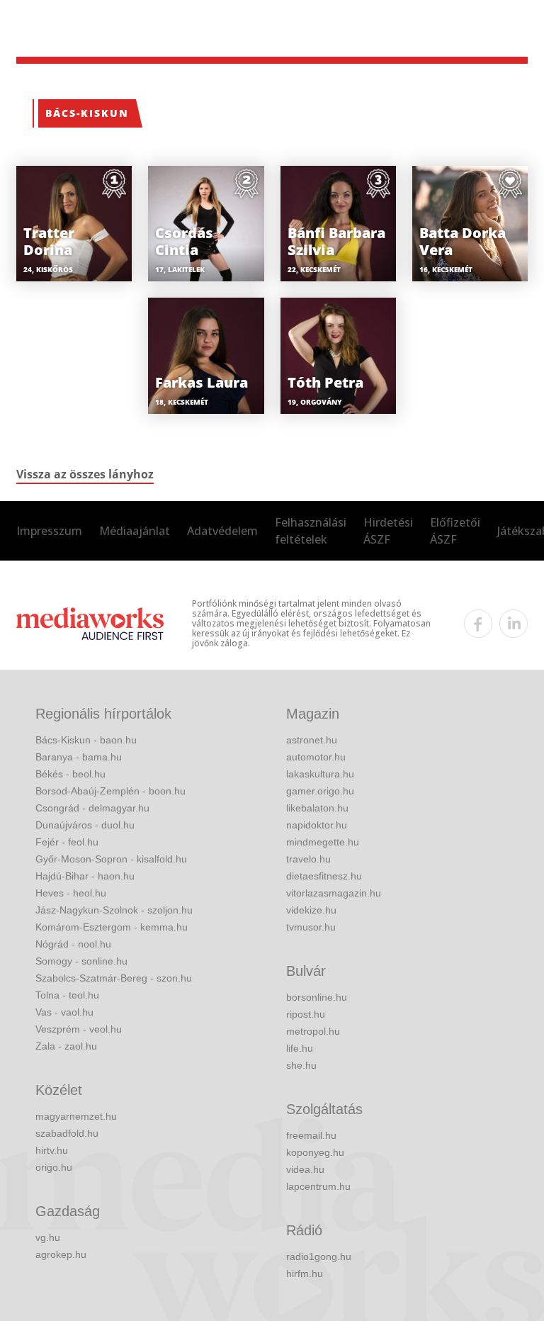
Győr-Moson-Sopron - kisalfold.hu (111, 859)
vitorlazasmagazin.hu (333, 893)
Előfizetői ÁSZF (455, 531)
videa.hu (305, 1169)
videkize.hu (311, 910)
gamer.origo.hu (320, 791)
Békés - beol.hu (70, 774)
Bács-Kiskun (87, 113)
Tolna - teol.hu (67, 995)
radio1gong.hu (318, 1256)
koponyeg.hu (315, 1152)
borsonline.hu (316, 997)
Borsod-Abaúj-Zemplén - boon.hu (110, 791)
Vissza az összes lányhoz (85, 474)
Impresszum (49, 531)
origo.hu (53, 1167)
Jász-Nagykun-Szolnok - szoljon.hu (114, 910)
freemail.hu (311, 1135)
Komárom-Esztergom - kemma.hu (111, 927)
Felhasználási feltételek (310, 531)
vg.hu (47, 1237)
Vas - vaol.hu (64, 1012)
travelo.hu (308, 859)
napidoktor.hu (316, 825)
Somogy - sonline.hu (81, 961)
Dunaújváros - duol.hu (85, 825)
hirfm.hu (304, 1273)
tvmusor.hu (311, 927)
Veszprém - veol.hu (78, 1029)
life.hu (299, 1048)
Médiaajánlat (134, 531)
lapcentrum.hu (318, 1186)
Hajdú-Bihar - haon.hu (85, 876)
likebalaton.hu (317, 808)
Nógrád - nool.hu (73, 944)
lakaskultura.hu (320, 774)
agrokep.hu (60, 1254)
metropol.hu (313, 1031)
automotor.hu (316, 757)
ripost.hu (305, 1014)
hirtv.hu (51, 1150)
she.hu (301, 1065)
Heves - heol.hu (70, 893)
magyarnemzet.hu (76, 1116)
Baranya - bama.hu (78, 757)
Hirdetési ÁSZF (388, 531)
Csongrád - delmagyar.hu (92, 808)
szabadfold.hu (66, 1133)
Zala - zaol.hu (66, 1046)
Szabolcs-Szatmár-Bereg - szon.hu (113, 978)
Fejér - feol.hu (66, 842)
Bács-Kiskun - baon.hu (86, 740)
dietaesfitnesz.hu (324, 876)
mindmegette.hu (322, 842)
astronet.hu (311, 740)
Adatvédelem (222, 531)
